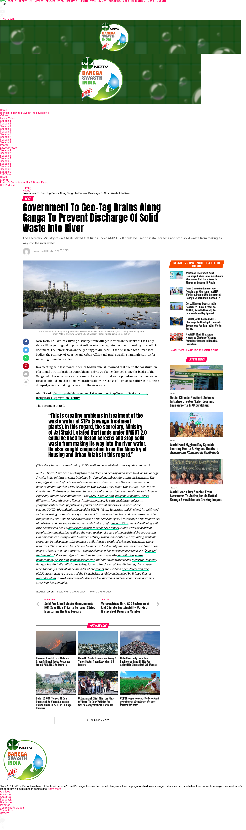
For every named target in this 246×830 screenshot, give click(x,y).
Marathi (161, 1)
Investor (5, 805)
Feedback (6, 799)
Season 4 (5, 128)
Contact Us (6, 810)
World (12, 1)
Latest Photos (8, 147)
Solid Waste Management (72, 592)
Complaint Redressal (12, 807)
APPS (126, 1)
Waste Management (101, 592)
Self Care (5, 174)
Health (4, 177)
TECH (93, 1)
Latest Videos (8, 118)
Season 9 (5, 142)
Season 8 (5, 139)
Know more (54, 788)
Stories (4, 179)
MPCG (150, 1)
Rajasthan (138, 1)
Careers (4, 813)
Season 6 (5, 134)
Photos (4, 145)
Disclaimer (6, 802)
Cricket (50, 1)
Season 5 (5, 131)
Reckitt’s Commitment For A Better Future (24, 182)
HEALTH (83, 1)
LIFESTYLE (71, 1)
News (27, 190)
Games (102, 1)
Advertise (5, 794)
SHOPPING (115, 1)
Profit (23, 1)
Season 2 (5, 123)
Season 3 (5, 126)
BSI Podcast (7, 185)
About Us (5, 797)
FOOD (60, 1)
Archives (5, 791)
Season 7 (5, 137)
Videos (4, 115)
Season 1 (5, 120)
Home (3, 110)
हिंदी (30, 1)
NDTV (3, 1)
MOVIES (39, 1)
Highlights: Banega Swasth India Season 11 (25, 112)
